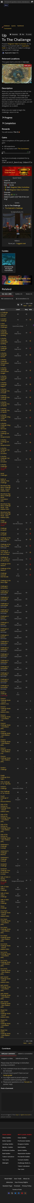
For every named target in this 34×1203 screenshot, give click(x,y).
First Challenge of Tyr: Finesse (5, 792)
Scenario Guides (23, 1160)
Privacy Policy (26, 1186)
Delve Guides (6, 1141)
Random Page (7, 1186)
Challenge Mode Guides (25, 1163)
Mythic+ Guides (7, 1147)
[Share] (32, 2)
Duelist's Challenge (4, 768)
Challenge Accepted (4, 529)
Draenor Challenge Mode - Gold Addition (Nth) (5, 742)
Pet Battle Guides (24, 1157)
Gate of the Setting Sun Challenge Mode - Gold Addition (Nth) (5, 828)
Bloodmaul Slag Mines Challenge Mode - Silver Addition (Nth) (6, 514)
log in (17, 1114)
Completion (10, 123)
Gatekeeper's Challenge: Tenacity (5, 859)
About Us (26, 1179)
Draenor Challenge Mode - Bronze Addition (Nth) (5, 709)
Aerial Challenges (4, 474)
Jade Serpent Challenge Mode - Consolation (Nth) (5, 987)
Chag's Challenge (4, 521)
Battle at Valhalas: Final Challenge (5, 480)
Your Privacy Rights (21, 1182)
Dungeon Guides (23, 1144)
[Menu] (2, 2)
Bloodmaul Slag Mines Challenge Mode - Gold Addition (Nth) (6, 506)
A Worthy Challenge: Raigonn (4, 378)
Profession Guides (8, 1150)
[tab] (6, 294)
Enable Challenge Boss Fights (5, 777)
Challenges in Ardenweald (5, 592)
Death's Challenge (4, 693)
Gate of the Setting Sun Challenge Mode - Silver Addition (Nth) (5, 838)
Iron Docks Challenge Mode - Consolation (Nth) (5, 954)
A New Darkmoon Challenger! (4, 325)
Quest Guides (22, 1150)
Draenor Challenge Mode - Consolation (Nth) (5, 725)
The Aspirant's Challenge (14, 208)
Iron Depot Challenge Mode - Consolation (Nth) (5, 921)
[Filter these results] (21, 304)
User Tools (17, 1179)
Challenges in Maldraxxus (5, 642)
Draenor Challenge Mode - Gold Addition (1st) (5, 734)
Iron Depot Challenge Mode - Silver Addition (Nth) (5, 938)
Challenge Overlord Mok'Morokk (4, 575)
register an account (25, 1114)
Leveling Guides (7, 1144)
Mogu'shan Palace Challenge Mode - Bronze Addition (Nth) (5, 1013)
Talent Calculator (8, 1157)
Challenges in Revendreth (5, 667)
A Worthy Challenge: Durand (4, 348)
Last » (30, 305)
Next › (25, 305)
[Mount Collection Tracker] (17, 280)
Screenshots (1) (17, 212)
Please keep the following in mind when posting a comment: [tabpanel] (17, 1089)
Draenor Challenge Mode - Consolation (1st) (5, 717)
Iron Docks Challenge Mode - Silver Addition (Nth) (5, 971)
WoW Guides (6, 1134)
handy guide (7, 1075)
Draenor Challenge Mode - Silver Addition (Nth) (5, 758)
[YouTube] (22, 1193)
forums (27, 1082)
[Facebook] (18, 1193)
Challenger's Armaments (4, 587)
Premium (17, 1186)
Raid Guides (6, 1153)
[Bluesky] (15, 1193)
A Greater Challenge (4, 320)
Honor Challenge (4, 907)
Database (7, 26)
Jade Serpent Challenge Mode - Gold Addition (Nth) (5, 996)
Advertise (9, 1182)
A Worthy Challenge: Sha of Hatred (5, 404)
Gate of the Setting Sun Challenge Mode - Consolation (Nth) (5, 818)
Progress (8, 117)
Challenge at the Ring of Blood (5, 538)
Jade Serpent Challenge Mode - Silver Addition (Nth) (5, 1004)
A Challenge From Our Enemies (4, 314)
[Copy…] (18, 304)
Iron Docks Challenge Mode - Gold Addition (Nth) (5, 963)
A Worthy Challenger (4, 465)
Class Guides (6, 1138)
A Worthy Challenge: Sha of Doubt (5, 391)
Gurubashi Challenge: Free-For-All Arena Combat (5, 871)
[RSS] (25, 1193)
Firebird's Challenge (4, 787)
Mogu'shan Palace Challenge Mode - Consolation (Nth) (5, 1023)
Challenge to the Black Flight (6, 581)
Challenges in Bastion (5, 617)
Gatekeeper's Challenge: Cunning (5, 846)
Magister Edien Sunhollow (17, 44)
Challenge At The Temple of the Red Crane (5, 552)
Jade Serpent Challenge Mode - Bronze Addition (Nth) (5, 979)
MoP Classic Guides (25, 1134)
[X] (12, 1193)
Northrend (20, 26)
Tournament (7, 28)
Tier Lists (5, 1160)
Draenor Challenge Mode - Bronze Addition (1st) (5, 701)
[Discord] (8, 1193)
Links (29, 34)
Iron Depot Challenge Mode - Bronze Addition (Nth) (5, 913)
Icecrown (26, 62)
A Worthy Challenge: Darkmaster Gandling (4, 332)
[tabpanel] (17, 673)
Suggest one (20, 243)
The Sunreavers (23, 149)
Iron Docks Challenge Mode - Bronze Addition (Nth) (5, 946)
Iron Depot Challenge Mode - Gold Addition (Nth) (5, 930)
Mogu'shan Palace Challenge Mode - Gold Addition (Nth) (5, 1033)
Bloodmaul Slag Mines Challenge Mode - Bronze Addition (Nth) (6, 488)
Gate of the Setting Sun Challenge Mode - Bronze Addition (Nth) (5, 808)
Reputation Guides (24, 1153)
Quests (13, 26)
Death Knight (4, 695)
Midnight (5, 1163)
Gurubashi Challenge (4, 865)
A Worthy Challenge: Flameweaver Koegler (5, 362)
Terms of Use (17, 1189)
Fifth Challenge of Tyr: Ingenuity (5, 783)
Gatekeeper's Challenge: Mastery (5, 852)
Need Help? (8, 1179)
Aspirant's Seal (10, 53)
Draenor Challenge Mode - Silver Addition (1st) (5, 750)
